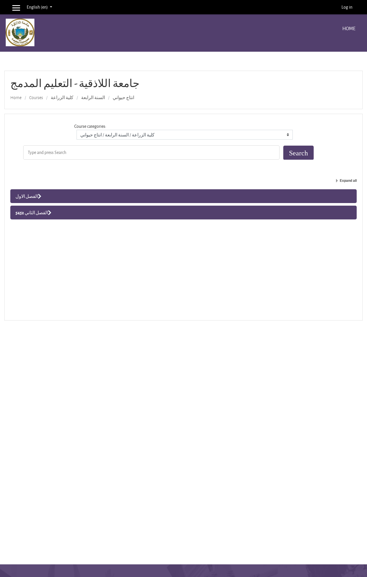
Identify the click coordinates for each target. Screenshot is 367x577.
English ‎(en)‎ (38, 7)
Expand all (348, 181)
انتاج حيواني (123, 98)
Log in (346, 7)
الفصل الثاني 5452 (31, 212)
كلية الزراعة (62, 98)
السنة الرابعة (93, 98)
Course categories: (90, 126)
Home (349, 28)
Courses (36, 98)
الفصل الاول (26, 196)
